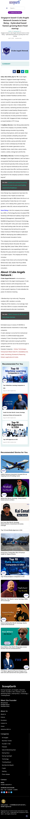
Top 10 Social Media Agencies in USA (11, 530)
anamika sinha (13, 442)
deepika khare (13, 390)
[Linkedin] (11, 792)
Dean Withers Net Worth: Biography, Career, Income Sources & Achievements (14, 647)
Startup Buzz (16, 31)
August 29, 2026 (6, 417)
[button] (14, 71)
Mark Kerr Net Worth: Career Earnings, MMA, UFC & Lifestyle (14, 599)
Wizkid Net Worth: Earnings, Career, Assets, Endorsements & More (13, 499)
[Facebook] (2, 792)
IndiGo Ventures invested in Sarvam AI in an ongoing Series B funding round (14, 475)
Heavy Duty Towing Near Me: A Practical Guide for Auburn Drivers (13, 553)
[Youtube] (7, 792)
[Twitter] (4, 792)
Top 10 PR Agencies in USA (10, 439)
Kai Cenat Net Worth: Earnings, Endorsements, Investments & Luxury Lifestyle (12, 523)
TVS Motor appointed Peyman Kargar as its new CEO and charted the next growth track (14, 671)
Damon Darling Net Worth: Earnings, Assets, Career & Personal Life (14, 623)
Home (9, 31)
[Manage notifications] (27, 816)
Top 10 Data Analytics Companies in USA (13, 576)
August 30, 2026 (6, 390)
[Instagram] (9, 792)
